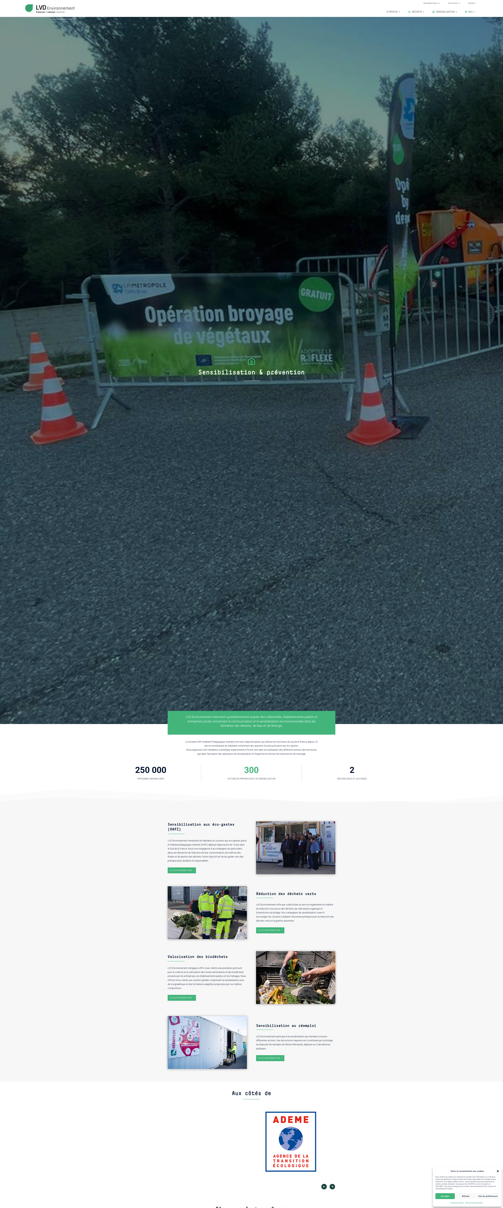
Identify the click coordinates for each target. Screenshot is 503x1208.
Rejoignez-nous (430, 3)
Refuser (466, 1196)
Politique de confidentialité (474, 1203)
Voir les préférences (488, 1196)
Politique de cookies (457, 1203)
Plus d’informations (181, 870)
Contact (471, 3)
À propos (392, 11)
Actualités (452, 3)
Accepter (445, 1196)
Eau (470, 11)
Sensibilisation (445, 11)
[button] (497, 1171)
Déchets (417, 11)
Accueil (52, 19)
